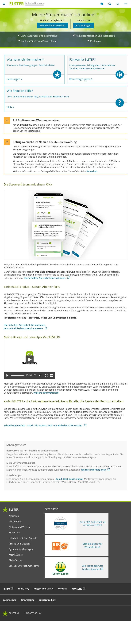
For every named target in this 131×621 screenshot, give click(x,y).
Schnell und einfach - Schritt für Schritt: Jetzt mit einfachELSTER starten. (43, 425)
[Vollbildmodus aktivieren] (46, 375)
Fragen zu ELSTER (43, 588)
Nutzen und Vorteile (20, 527)
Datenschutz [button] (9, 599)
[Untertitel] (51, 375)
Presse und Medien (19, 543)
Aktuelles (14, 516)
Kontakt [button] (62, 588)
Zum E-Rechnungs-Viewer (69, 478)
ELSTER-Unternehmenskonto (24, 565)
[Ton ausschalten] (40, 375)
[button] (101, 4)
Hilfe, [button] (23, 588)
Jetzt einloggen (83, 25)
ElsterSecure (15, 560)
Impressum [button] (27, 599)
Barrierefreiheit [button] (47, 599)
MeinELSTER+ (16, 554)
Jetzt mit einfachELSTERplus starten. (24, 328)
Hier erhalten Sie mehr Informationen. (45, 278)
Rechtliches (15, 521)
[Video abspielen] (30, 360)
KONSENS (79, 588)
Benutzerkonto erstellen (52, 25)
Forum (9, 588)
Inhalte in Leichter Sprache (23, 538)
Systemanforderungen (21, 549)
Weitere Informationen (46, 392)
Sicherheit (91, 171)
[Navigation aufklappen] (4, 4)
